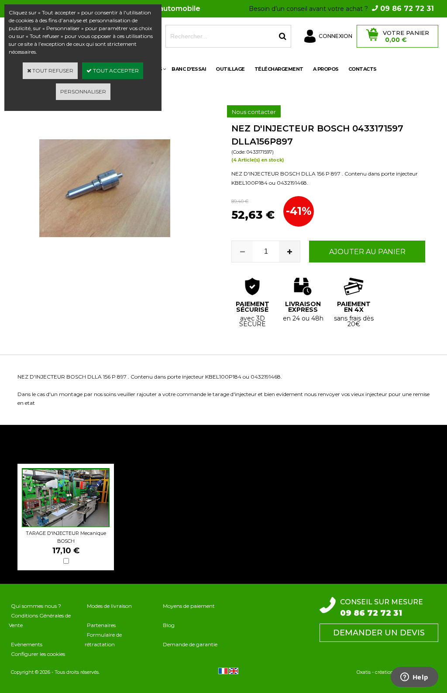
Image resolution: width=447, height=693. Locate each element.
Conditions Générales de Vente (40, 620)
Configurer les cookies (38, 654)
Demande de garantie (190, 644)
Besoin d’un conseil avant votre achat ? (341, 9)
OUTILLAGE (230, 69)
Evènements (26, 644)
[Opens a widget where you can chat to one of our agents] (414, 678)
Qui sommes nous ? (36, 606)
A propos (326, 69)
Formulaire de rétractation (103, 639)
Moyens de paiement (189, 606)
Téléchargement (278, 69)
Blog (169, 625)
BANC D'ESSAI (189, 69)
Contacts (362, 69)
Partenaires (101, 625)
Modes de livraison (109, 606)
